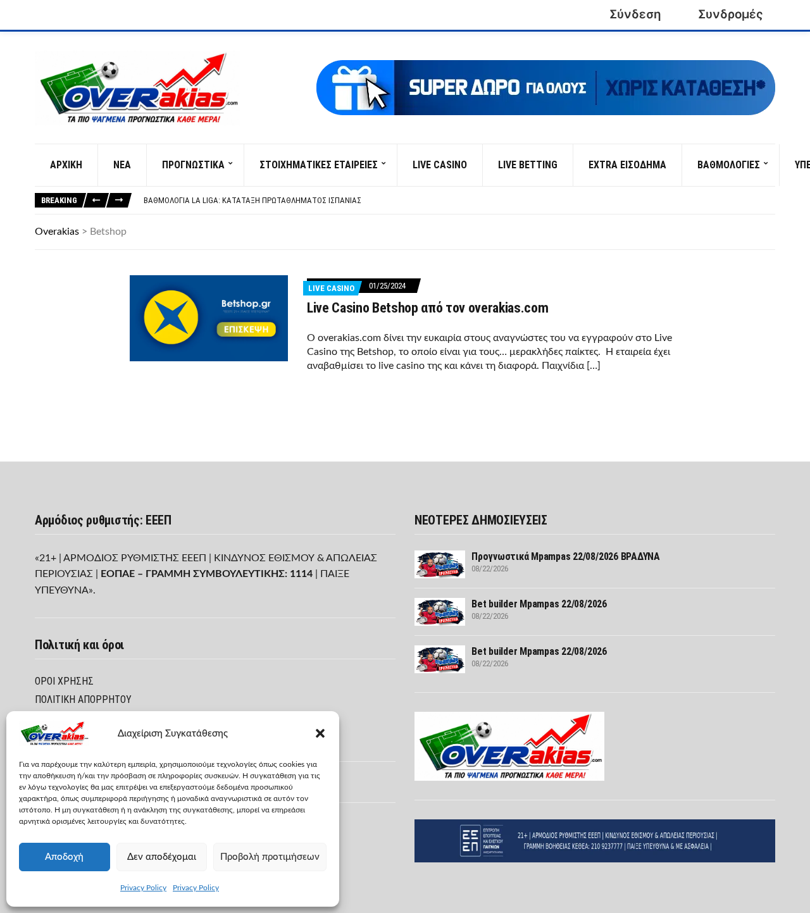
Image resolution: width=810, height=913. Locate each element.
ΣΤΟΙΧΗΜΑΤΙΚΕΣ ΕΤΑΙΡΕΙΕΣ (318, 165)
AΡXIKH (66, 165)
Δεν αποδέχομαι (161, 857)
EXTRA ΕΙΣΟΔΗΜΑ (627, 165)
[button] (320, 733)
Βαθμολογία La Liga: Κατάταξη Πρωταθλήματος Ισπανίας (252, 200)
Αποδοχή (64, 857)
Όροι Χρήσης (64, 681)
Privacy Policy (143, 887)
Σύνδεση (635, 14)
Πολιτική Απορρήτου (83, 699)
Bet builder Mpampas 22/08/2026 (539, 604)
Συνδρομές (730, 14)
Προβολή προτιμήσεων (270, 857)
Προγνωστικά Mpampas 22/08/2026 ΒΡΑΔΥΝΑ (565, 556)
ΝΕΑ (122, 165)
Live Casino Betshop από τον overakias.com (427, 308)
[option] (459, 201)
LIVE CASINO (440, 165)
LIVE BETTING (528, 165)
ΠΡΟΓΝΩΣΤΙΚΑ (193, 165)
